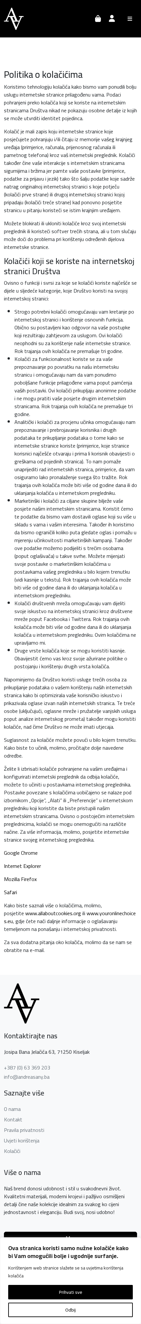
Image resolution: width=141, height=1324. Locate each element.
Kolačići (12, 1151)
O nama (12, 1109)
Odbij (70, 1310)
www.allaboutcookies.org (53, 913)
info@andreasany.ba (27, 1077)
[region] (70, 1280)
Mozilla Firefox (20, 879)
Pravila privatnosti (24, 1130)
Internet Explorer (22, 866)
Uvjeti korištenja (21, 1140)
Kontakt (13, 1119)
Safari (10, 892)
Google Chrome (21, 853)
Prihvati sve (70, 1292)
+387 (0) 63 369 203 (27, 1067)
